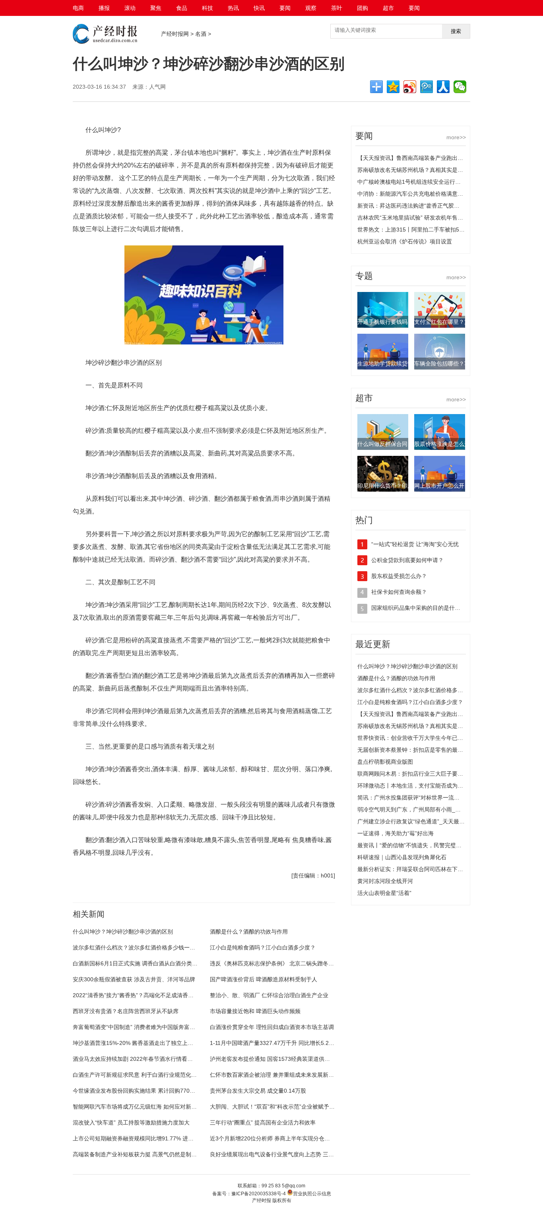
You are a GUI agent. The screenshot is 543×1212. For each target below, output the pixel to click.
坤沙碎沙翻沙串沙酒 (139, 896)
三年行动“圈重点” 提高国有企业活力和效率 (263, 1122)
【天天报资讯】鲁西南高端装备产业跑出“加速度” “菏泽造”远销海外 (440, 158)
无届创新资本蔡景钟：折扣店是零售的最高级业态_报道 (425, 750)
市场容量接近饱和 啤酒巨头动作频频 (255, 1011)
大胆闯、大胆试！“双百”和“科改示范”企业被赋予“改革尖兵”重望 (288, 1106)
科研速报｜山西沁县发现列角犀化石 (401, 857)
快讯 (259, 8)
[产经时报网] (105, 42)
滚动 (130, 8)
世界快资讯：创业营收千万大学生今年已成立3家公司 (423, 738)
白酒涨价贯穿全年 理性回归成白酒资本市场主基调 (272, 1027)
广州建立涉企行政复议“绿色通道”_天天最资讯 (413, 821)
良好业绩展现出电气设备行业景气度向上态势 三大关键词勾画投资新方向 (300, 1154)
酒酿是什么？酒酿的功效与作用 (249, 931)
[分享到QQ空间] (393, 86)
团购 (362, 8)
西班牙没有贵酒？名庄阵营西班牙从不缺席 (125, 1011)
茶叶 (336, 8)
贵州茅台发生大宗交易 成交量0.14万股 (258, 1090)
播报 (104, 8)
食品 (181, 8)
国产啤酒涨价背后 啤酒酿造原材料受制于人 (263, 979)
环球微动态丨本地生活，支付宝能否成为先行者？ (418, 785)
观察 (310, 8)
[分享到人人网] (443, 86)
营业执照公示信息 (312, 1193)
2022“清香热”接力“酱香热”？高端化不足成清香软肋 (136, 995)
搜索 (456, 31)
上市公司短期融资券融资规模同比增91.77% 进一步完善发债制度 (153, 1138)
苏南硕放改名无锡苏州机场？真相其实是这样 (413, 170)
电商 (78, 8)
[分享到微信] (460, 86)
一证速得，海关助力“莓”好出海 (395, 833)
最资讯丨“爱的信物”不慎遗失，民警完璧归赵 (412, 845)
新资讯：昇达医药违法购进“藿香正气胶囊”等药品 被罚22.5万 (432, 205)
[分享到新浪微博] (409, 86)
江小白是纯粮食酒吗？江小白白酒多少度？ (263, 947)
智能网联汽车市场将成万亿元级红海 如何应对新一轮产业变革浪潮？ (157, 1106)
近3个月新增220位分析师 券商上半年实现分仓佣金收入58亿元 (287, 1138)
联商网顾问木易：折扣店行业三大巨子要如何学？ (418, 773)
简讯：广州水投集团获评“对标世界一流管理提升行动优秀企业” (434, 797)
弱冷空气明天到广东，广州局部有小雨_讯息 (411, 809)
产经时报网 (175, 34)
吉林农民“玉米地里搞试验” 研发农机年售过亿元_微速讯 (425, 217)
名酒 (200, 34)
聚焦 (155, 8)
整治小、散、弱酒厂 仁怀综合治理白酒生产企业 (269, 995)
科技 (207, 8)
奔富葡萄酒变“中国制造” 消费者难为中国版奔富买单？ (139, 1027)
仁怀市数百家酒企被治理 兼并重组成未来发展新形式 (274, 1075)
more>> (456, 137)
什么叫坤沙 (105, 896)
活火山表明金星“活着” (384, 893)
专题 (364, 276)
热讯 (233, 8)
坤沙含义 (230, 896)
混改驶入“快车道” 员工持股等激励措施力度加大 (131, 1122)
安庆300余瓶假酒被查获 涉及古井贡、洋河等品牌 (134, 979)
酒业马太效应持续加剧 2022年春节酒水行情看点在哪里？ (144, 1059)
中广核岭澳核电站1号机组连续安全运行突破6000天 (421, 182)
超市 (388, 8)
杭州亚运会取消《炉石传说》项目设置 (404, 241)
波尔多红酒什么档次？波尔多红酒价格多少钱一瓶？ (137, 947)
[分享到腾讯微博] (426, 86)
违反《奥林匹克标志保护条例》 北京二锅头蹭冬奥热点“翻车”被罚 (290, 963)
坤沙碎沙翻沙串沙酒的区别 (190, 896)
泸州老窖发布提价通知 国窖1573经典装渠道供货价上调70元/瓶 (288, 1059)
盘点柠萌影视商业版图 (385, 762)
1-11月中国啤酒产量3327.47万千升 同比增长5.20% (273, 1043)
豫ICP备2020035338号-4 (258, 1193)
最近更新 (372, 644)
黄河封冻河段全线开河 (385, 881)
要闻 (285, 8)
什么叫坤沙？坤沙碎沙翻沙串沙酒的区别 (123, 931)
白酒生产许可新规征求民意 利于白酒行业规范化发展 (137, 1075)
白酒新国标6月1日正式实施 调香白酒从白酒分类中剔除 (141, 963)
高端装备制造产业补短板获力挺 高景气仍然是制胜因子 (140, 1154)
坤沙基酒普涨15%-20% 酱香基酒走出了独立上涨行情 (138, 1043)
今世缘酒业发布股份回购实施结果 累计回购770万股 (137, 1090)
